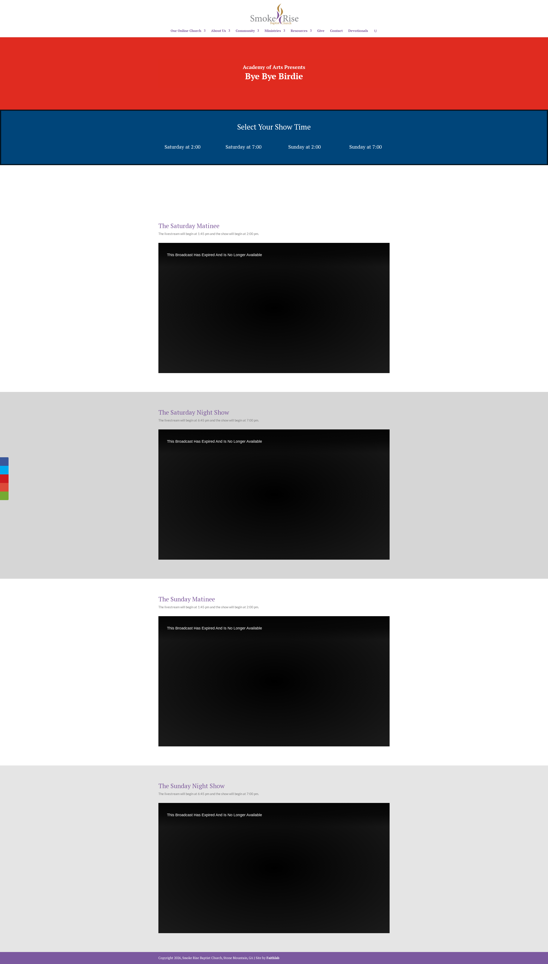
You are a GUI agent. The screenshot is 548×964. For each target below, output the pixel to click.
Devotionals (358, 31)
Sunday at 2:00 (304, 146)
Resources (299, 31)
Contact (336, 31)
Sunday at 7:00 (365, 146)
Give (321, 31)
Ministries (273, 31)
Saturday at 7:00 (243, 146)
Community (245, 31)
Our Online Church (186, 31)
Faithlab (273, 958)
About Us (218, 31)
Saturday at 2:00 (182, 146)
